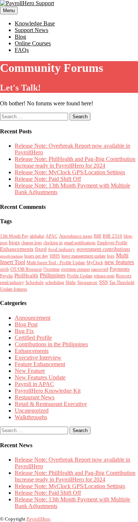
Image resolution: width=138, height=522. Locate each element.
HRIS (55, 256)
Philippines (53, 275)
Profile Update (79, 275)
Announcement (32, 318)
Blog (20, 37)
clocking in (53, 242)
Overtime (51, 269)
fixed (41, 249)
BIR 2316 (112, 236)
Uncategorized (32, 410)
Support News (31, 30)
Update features (13, 289)
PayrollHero (38, 519)
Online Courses (33, 43)
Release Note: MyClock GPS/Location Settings (70, 172)
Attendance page (75, 236)
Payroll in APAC (34, 384)
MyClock (94, 262)
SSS (103, 282)
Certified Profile (33, 337)
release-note (104, 275)
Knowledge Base (35, 23)
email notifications (80, 242)
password (99, 269)
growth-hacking (11, 256)
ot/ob (4, 269)
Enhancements (16, 249)
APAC (51, 236)
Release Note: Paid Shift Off (48, 179)
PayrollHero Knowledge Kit (48, 391)
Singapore (87, 282)
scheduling (54, 282)
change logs (31, 242)
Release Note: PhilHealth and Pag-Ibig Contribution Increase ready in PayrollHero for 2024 (75, 162)
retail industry (12, 282)
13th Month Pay (14, 236)
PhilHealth (26, 275)
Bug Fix (24, 331)
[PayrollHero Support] (27, 3)
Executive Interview (38, 357)
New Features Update (40, 377)
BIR (97, 236)
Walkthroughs (31, 417)
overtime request (75, 269)
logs (110, 256)
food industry (61, 249)
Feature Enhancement (40, 364)
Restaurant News (34, 397)
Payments (120, 269)
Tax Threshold (121, 282)
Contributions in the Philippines (51, 344)
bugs (14, 242)
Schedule (34, 282)
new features (119, 262)
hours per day (36, 256)
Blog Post (26, 324)
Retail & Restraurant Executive (51, 404)
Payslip (6, 275)
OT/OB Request (26, 269)
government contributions (103, 249)
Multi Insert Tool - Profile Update (55, 262)
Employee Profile (112, 242)
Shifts (71, 282)
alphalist (37, 236)
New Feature (30, 371)
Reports (123, 275)
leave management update (83, 256)
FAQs (22, 50)
